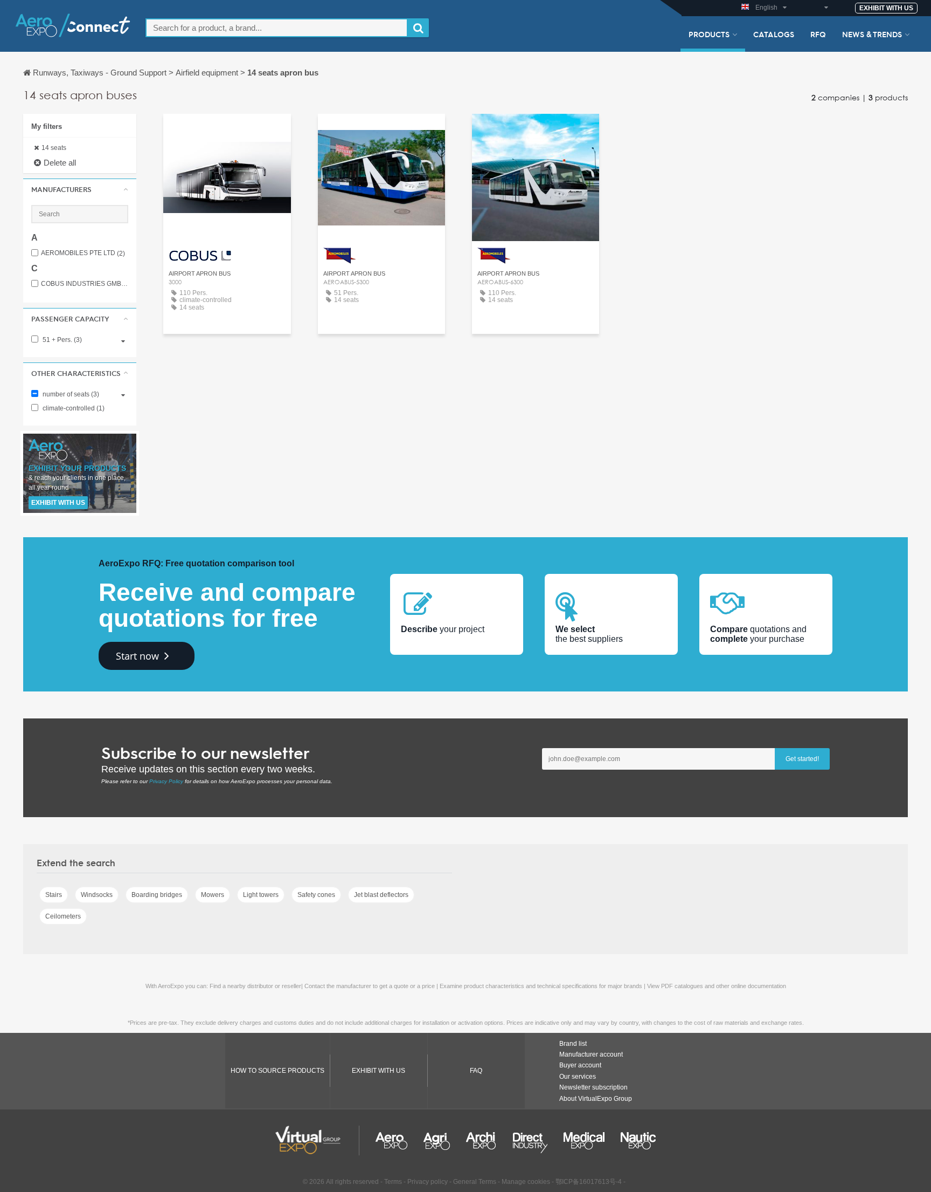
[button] (79, 189)
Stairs (53, 895)
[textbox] (276, 27)
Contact (227, 132)
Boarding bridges (156, 895)
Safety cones (316, 895)
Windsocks (97, 895)
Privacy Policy (166, 781)
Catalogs (773, 34)
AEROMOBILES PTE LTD (83, 253)
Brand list (573, 1043)
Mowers (212, 895)
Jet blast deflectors (381, 895)
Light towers (261, 895)
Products (709, 34)
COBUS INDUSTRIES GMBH (84, 284)
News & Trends (872, 34)
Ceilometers (63, 916)
